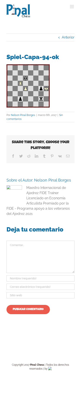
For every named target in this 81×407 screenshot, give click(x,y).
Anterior (68, 37)
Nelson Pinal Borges (23, 115)
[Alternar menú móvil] (72, 6)
